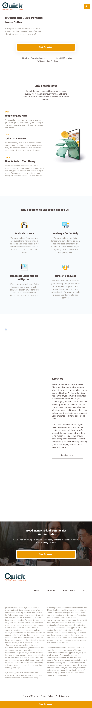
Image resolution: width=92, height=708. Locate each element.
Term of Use (29, 696)
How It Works (69, 590)
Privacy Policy (47, 696)
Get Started (46, 47)
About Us (51, 590)
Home (36, 590)
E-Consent (64, 696)
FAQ (85, 590)
